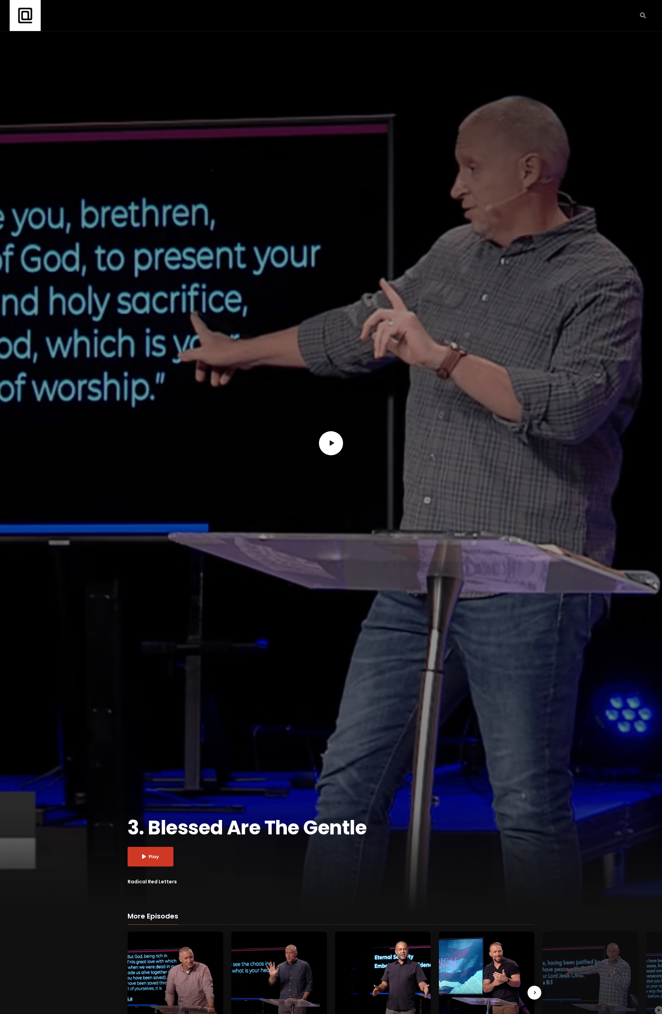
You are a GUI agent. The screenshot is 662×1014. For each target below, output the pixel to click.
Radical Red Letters (152, 881)
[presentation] (534, 993)
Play (154, 856)
